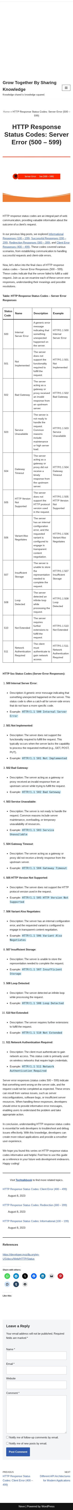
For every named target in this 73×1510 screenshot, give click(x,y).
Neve (22, 1506)
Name (10, 1349)
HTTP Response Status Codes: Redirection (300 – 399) (35, 1205)
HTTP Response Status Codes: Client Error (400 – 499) (35, 1189)
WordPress (48, 1506)
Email (10, 1363)
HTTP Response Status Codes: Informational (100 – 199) (36, 1221)
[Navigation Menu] (66, 88)
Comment (12, 1392)
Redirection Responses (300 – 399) (29, 242)
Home (6, 111)
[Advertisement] (36, 38)
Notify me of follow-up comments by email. (33, 1437)
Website (11, 1378)
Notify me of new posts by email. (28, 1443)
